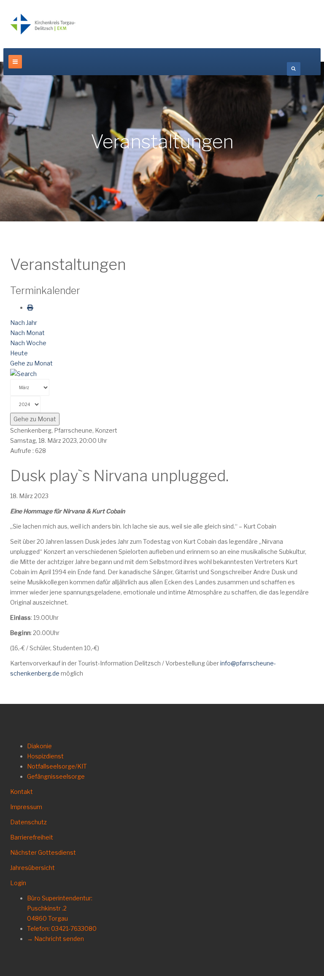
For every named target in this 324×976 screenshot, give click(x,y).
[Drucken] (30, 307)
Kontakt (21, 791)
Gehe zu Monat (31, 363)
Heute (19, 353)
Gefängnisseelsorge (56, 776)
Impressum (26, 806)
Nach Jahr (23, 322)
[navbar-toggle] (15, 61)
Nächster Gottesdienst (43, 852)
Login (18, 882)
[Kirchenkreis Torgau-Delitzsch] (43, 24)
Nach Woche (28, 342)
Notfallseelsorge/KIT (57, 766)
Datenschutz (28, 822)
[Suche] (23, 373)
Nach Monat (27, 332)
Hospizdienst (45, 756)
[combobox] (293, 69)
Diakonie (39, 746)
